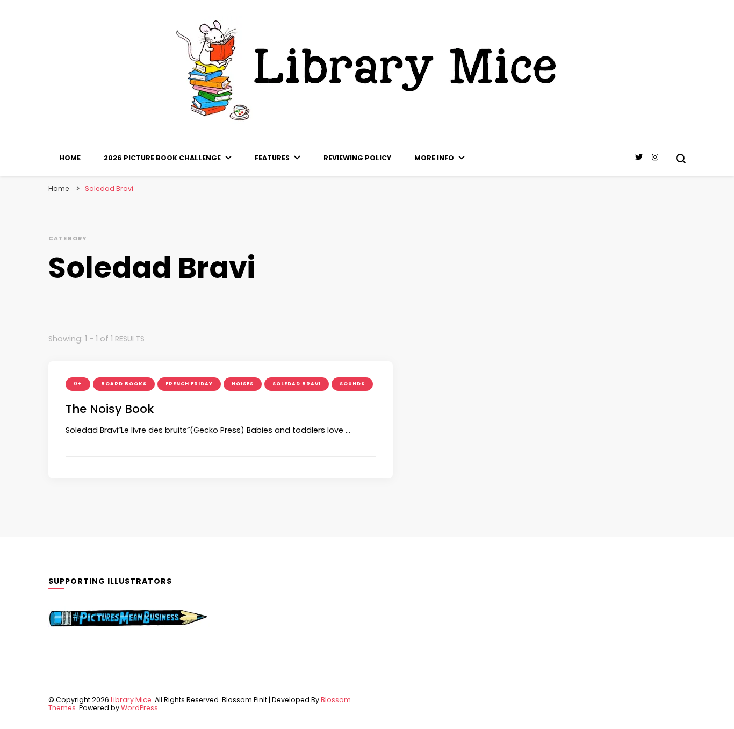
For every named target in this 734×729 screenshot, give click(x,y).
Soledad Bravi (296, 384)
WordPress (139, 707)
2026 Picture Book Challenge (162, 157)
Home (70, 157)
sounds (352, 384)
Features (272, 157)
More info (434, 157)
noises (243, 384)
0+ (78, 384)
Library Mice (131, 699)
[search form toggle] (681, 158)
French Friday (189, 384)
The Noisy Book (110, 409)
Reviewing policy (357, 157)
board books (124, 384)
